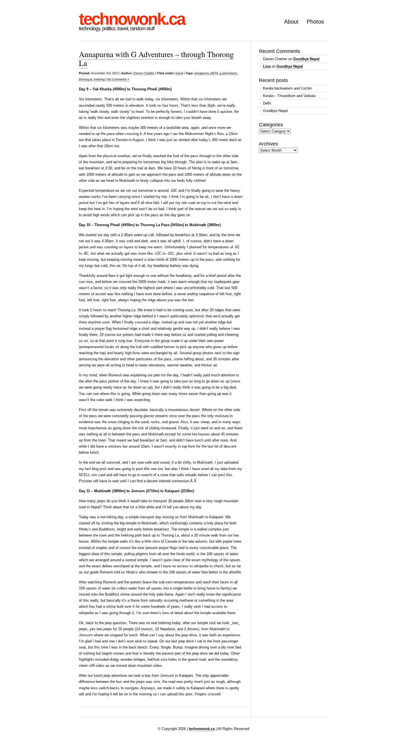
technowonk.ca (132, 19)
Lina (267, 66)
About (291, 22)
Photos (315, 22)
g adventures (228, 73)
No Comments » (118, 79)
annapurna (201, 73)
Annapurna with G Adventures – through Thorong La (156, 58)
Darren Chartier (143, 73)
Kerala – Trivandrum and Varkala (289, 96)
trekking (99, 79)
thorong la (85, 79)
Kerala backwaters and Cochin (287, 88)
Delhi (267, 103)
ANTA (214, 73)
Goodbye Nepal (306, 59)
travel (179, 73)
